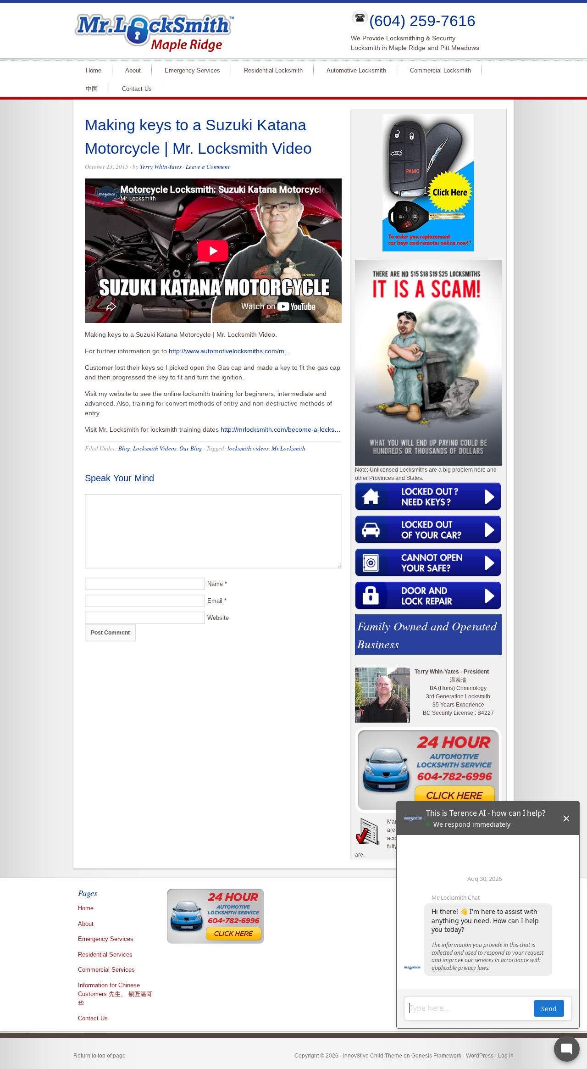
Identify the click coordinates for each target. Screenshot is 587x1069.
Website (218, 617)
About (129, 70)
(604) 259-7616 (422, 20)
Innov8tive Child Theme (372, 1055)
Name (215, 583)
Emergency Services (188, 70)
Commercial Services (106, 969)
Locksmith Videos (155, 448)
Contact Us (137, 88)
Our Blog (190, 448)
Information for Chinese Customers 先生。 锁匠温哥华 (115, 994)
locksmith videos (248, 448)
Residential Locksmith (269, 70)
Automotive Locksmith (352, 70)
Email (214, 600)
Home (89, 70)
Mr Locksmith (288, 448)
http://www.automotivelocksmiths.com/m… (230, 351)
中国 (92, 88)
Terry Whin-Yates (161, 166)
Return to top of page (99, 1055)
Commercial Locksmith (436, 70)
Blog (124, 448)
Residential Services (105, 954)
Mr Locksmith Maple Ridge (204, 30)
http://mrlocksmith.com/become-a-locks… (281, 429)
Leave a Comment (208, 166)
